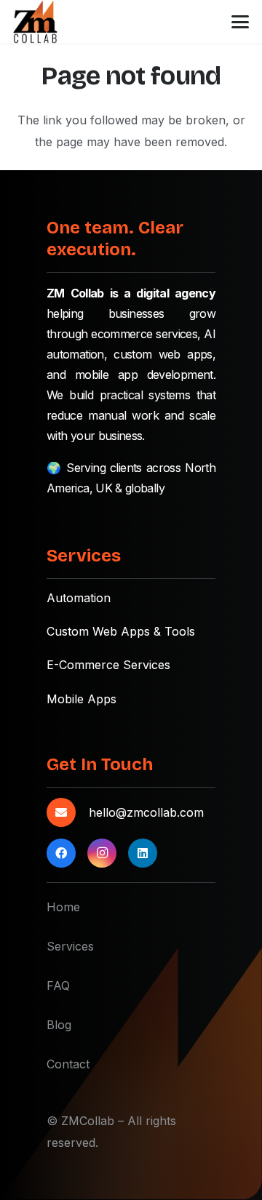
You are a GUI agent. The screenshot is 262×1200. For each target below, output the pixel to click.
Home (63, 907)
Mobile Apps (81, 699)
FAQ (58, 985)
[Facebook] (61, 853)
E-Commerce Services (108, 664)
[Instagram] (101, 853)
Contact (68, 1064)
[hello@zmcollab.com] (68, 812)
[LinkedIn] (142, 853)
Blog (59, 1024)
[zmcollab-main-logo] (35, 22)
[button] (240, 22)
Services (70, 946)
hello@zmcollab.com (146, 812)
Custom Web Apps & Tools (121, 631)
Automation (79, 598)
